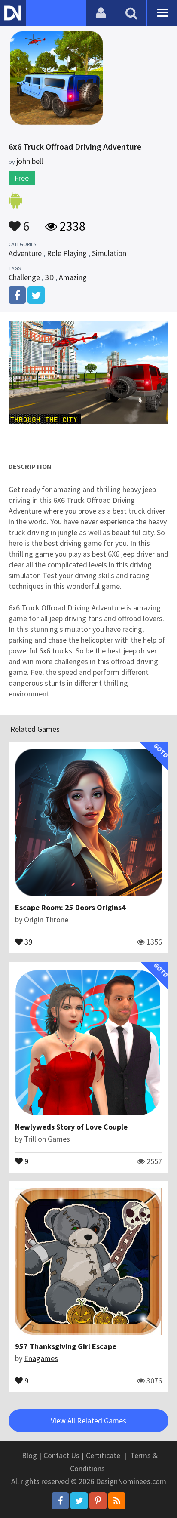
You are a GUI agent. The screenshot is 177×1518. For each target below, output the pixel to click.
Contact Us (61, 1455)
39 (27, 941)
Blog (29, 1455)
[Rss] (116, 1500)
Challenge (24, 277)
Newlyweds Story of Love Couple (71, 1127)
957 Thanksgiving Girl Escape (65, 1346)
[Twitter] (79, 1500)
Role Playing (67, 253)
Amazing (73, 277)
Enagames (41, 1358)
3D (49, 277)
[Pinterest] (98, 1500)
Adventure (25, 253)
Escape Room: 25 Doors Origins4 (70, 907)
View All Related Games (88, 1421)
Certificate (103, 1455)
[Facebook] (60, 1500)
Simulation (109, 253)
